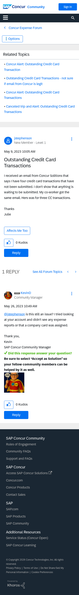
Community (36, 7)
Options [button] (14, 38)
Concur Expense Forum (25, 28)
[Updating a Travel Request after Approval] (75, 272)
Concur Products (18, 487)
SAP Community (17, 523)
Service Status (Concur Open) (27, 538)
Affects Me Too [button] (17, 230)
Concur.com (14, 480)
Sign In (68, 6)
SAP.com (12, 509)
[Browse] (7, 17)
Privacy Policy (13, 568)
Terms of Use (30, 568)
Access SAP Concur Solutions (27, 473)
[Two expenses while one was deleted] (68, 272)
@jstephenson (14, 314)
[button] (71, 139)
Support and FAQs (19, 458)
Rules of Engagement (21, 444)
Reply (16, 253)
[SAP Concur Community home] (14, 6)
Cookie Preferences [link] (42, 572)
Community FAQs (18, 451)
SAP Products (16, 516)
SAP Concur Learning (21, 545)
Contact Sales (15, 494)
